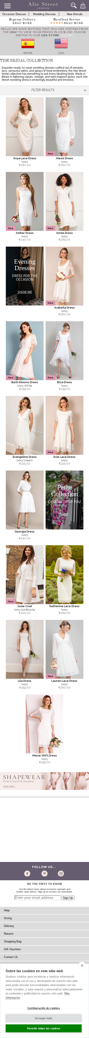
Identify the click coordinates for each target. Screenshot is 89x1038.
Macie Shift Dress (44, 755)
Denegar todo (43, 1018)
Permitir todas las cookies (43, 1028)
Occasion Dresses (14, 14)
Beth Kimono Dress (24, 382)
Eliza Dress (64, 382)
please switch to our (51, 33)
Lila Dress (24, 680)
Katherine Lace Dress (64, 606)
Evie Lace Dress (64, 456)
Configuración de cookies (43, 1008)
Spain (27, 53)
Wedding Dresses (44, 14)
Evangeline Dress (25, 456)
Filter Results (43, 90)
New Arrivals (75, 14)
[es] (28, 49)
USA (61, 53)
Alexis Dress (64, 158)
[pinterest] (44, 873)
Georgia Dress (25, 531)
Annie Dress (64, 233)
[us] (61, 49)
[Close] (67, 35)
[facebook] (28, 873)
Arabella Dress (64, 307)
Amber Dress (24, 233)
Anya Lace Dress (24, 158)
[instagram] (60, 873)
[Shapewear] (44, 791)
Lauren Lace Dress (64, 680)
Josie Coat (24, 606)
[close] (82, 965)
